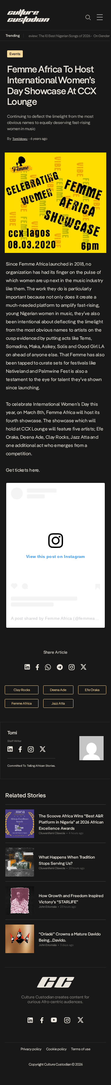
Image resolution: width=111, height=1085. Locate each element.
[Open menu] (100, 17)
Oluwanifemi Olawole (52, 833)
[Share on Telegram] (60, 667)
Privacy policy (31, 1049)
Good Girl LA (91, 346)
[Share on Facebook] (37, 667)
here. (34, 470)
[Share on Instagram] (72, 667)
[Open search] (88, 17)
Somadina (16, 346)
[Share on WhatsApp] (48, 667)
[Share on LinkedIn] (27, 667)
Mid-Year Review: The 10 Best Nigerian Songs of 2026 (48, 36)
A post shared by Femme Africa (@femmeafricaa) (59, 618)
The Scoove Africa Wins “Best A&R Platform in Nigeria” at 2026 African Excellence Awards (71, 822)
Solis (62, 346)
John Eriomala (48, 906)
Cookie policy (56, 1049)
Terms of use (80, 1049)
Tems (85, 338)
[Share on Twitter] (83, 667)
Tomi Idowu (20, 138)
